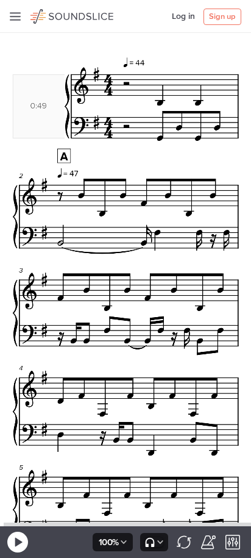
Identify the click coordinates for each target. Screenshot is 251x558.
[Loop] (184, 542)
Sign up (222, 17)
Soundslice (53, 15)
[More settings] (233, 542)
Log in (183, 16)
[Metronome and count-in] (208, 542)
